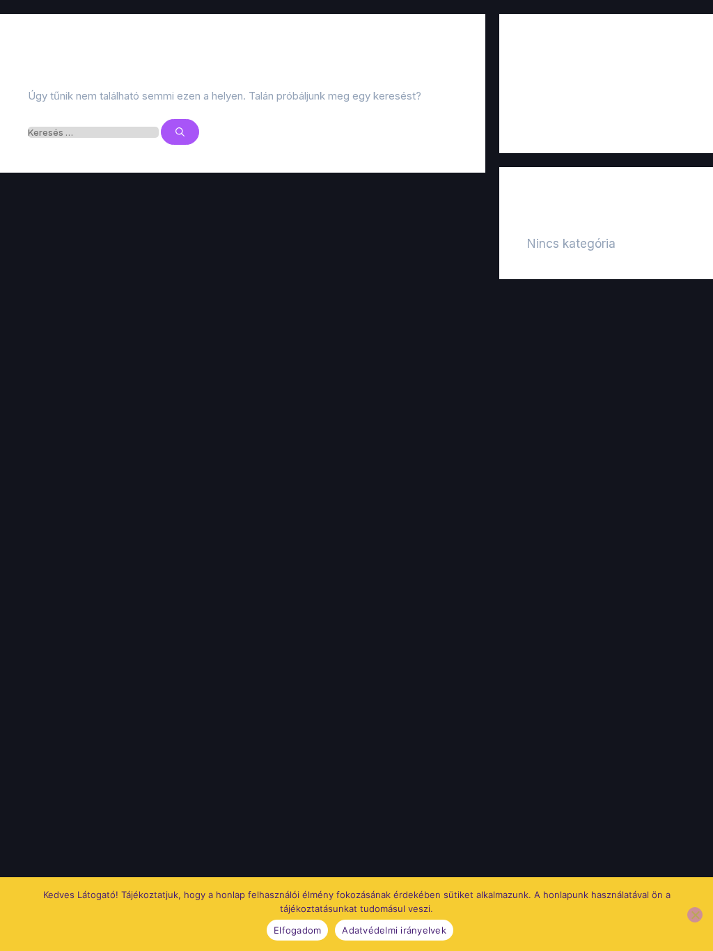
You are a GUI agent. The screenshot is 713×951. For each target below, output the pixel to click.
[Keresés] (180, 132)
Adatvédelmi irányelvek (394, 930)
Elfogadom (297, 930)
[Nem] (695, 914)
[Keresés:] (94, 132)
